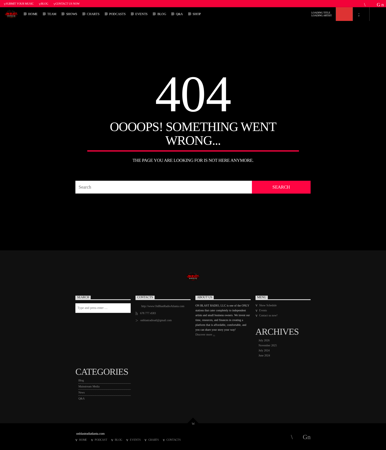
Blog (44, 3)
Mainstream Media (89, 386)
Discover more (204, 334)
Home (33, 14)
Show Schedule (268, 305)
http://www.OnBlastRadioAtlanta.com (162, 306)
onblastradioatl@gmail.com (156, 320)
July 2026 (264, 340)
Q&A (179, 14)
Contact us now (67, 3)
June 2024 (264, 355)
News (81, 392)
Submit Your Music (20, 3)
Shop (197, 14)
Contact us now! (268, 315)
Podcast (101, 439)
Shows (71, 14)
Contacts (173, 439)
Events (141, 14)
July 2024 (264, 350)
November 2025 (268, 345)
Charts (153, 439)
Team (51, 14)
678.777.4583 (148, 313)
